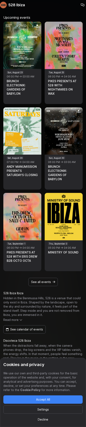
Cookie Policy (30, 390)
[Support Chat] (82, 5)
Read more (11, 319)
